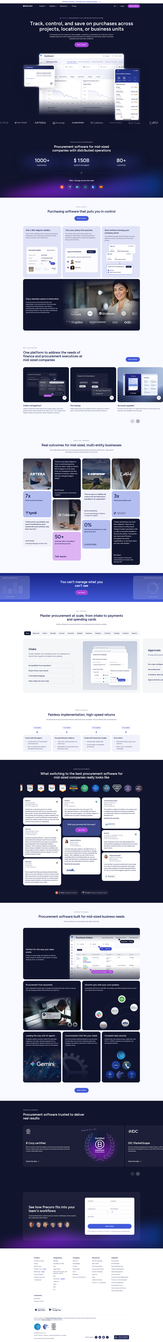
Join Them (81, 830)
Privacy (40, 1335)
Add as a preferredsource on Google (123, 1337)
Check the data (31, 1161)
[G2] (62, 187)
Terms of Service (116, 1231)
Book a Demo (133, 6)
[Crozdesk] (93, 187)
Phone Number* (114, 1209)
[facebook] (96, 1337)
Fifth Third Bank (46, 1319)
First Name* (91, 1201)
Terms (36, 1335)
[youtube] (103, 1337)
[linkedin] (99, 1337)
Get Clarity (81, 592)
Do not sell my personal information (44, 1338)
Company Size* (92, 1209)
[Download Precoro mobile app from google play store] (55, 1310)
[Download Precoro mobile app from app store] (40, 1310)
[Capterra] (69, 187)
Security (64, 1335)
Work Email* (91, 1216)
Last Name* (113, 1201)
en (115, 6)
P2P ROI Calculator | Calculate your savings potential (79, 2)
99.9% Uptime (89, 1337)
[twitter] (107, 1337)
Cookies (45, 1335)
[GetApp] (77, 187)
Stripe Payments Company (54, 1318)
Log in (122, 6)
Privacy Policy (126, 1231)
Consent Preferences (55, 1335)
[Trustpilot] (85, 187)
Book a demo (109, 1226)
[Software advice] (101, 187)
